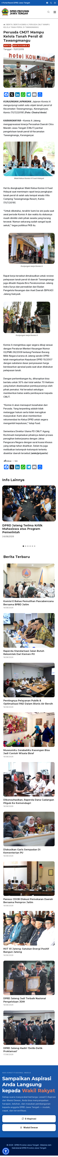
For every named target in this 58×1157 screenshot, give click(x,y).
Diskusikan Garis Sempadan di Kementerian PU (21, 851)
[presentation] (29, 503)
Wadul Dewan (30, 1127)
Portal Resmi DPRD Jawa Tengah (16, 3)
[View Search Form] (48, 12)
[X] (51, 3)
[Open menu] (54, 12)
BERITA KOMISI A (21, 45)
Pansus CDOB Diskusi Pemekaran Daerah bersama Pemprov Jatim (28, 901)
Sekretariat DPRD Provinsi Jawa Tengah (29, 1148)
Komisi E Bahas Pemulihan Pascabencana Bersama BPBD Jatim (28, 603)
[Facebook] (47, 3)
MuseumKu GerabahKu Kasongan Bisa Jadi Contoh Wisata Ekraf (26, 752)
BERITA (7, 45)
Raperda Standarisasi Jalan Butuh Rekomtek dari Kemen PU (23, 652)
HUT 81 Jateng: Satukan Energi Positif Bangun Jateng (26, 950)
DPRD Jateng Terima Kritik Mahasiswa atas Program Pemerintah (22, 529)
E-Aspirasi (30, 1118)
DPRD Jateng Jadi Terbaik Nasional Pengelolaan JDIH (24, 1000)
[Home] (4, 24)
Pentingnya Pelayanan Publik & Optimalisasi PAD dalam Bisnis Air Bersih (28, 702)
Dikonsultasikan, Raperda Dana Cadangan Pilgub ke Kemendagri (28, 801)
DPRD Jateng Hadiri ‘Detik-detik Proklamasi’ (22, 1050)
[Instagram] (55, 3)
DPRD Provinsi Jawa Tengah (26, 1145)
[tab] (23, 546)
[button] (6, 1151)
